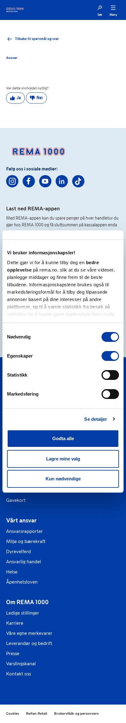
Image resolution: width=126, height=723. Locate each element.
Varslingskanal (21, 663)
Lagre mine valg (63, 458)
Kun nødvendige (63, 478)
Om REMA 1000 (27, 602)
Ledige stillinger (22, 613)
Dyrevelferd (18, 551)
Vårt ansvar (21, 520)
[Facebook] (29, 181)
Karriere (14, 623)
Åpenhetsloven (22, 582)
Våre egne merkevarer (29, 633)
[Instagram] (12, 181)
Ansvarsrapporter (24, 531)
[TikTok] (78, 181)
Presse (12, 653)
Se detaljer (95, 419)
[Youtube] (45, 181)
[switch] (110, 356)
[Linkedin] (62, 181)
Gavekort (16, 500)
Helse (11, 572)
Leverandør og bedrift (29, 643)
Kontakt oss (18, 674)
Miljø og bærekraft (26, 541)
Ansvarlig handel (23, 562)
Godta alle (63, 438)
